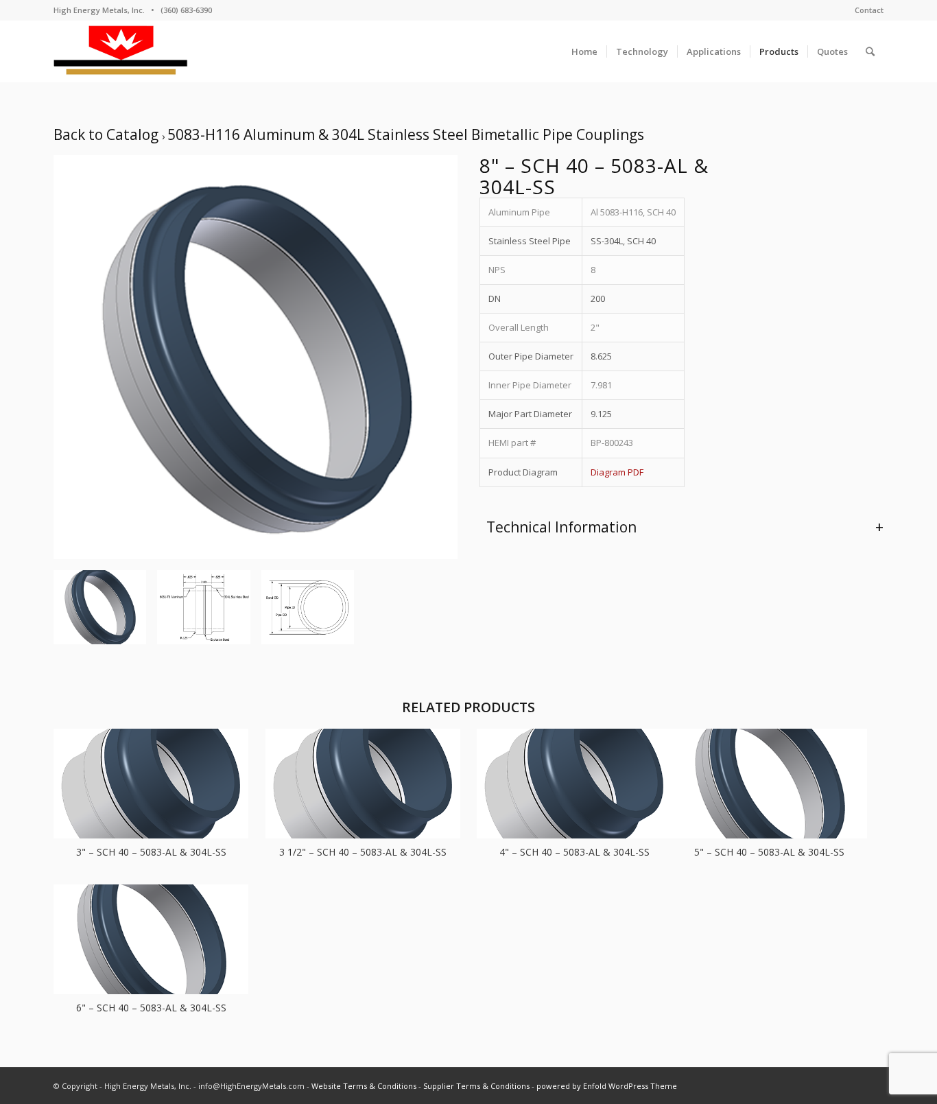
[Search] (870, 51)
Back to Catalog (108, 134)
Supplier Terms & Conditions (476, 1086)
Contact (869, 10)
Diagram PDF (617, 472)
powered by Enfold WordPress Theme (606, 1086)
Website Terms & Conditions (363, 1086)
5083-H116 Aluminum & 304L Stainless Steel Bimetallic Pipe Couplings (405, 134)
